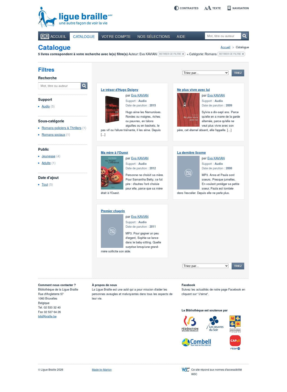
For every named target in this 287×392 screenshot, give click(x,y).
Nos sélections (153, 36)
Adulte (46, 163)
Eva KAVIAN (139, 95)
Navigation (241, 8)
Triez (238, 73)
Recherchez (244, 36)
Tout (45, 184)
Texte (216, 8)
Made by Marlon (102, 369)
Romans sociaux (53, 134)
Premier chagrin (113, 211)
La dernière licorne (191, 152)
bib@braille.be (47, 316)
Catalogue (84, 36)
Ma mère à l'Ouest (114, 152)
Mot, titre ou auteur (84, 85)
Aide (181, 36)
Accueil (58, 36)
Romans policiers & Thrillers (61, 128)
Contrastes (189, 8)
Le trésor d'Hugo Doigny (119, 89)
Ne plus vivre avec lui (193, 89)
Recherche (47, 77)
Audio (46, 106)
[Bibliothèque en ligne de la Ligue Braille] (75, 17)
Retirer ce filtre (170, 53)
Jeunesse (48, 156)
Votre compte (116, 36)
